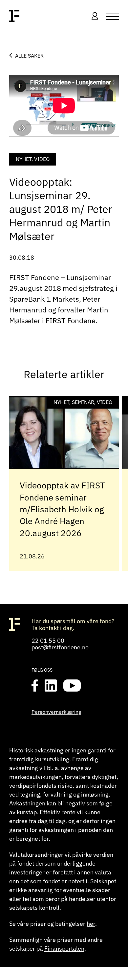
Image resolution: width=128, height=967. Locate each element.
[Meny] (112, 16)
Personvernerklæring (56, 712)
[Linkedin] (50, 686)
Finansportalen (64, 948)
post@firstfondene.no (60, 647)
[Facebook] (34, 686)
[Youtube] (72, 686)
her (91, 923)
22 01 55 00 (48, 640)
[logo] (14, 16)
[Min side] (95, 16)
